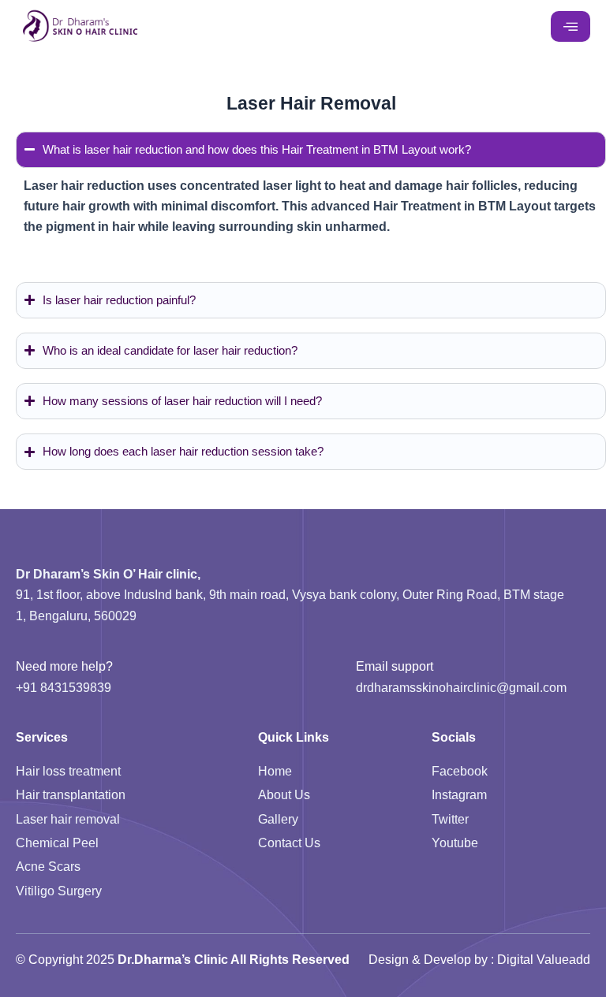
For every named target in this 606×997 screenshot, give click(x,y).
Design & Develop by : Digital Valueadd (479, 959)
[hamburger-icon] (570, 27)
